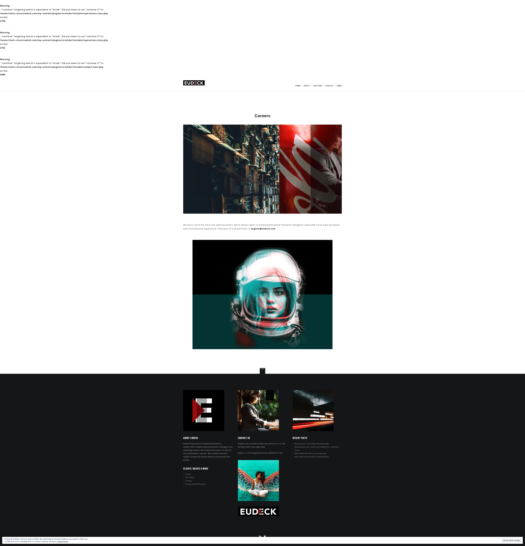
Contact (329, 86)
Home (297, 86)
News (339, 86)
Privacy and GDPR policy (195, 484)
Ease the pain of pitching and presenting (312, 443)
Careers (188, 481)
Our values (189, 477)
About (307, 86)
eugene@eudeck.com (273, 443)
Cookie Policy (62, 541)
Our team (317, 86)
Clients (188, 474)
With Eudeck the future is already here (311, 453)
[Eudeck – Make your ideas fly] (194, 82)
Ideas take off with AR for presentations (312, 457)
